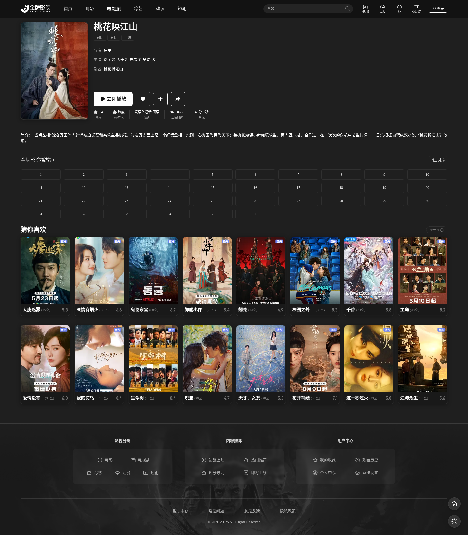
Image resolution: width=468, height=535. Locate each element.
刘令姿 (144, 60)
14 (169, 188)
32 (83, 214)
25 (212, 201)
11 (40, 188)
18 (341, 188)
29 (384, 201)
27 (298, 201)
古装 (127, 37)
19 (384, 188)
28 (341, 201)
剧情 (100, 37)
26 (255, 201)
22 (83, 201)
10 (427, 174)
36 (255, 214)
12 (83, 188)
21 (40, 201)
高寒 (133, 60)
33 (126, 214)
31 (40, 214)
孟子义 (122, 60)
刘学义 (109, 60)
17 (298, 188)
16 (255, 188)
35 (212, 214)
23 (126, 201)
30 (427, 201)
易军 (107, 50)
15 (212, 188)
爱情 (113, 37)
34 (169, 214)
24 (169, 201)
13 (126, 188)
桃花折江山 (113, 69)
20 (427, 188)
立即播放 (116, 99)
